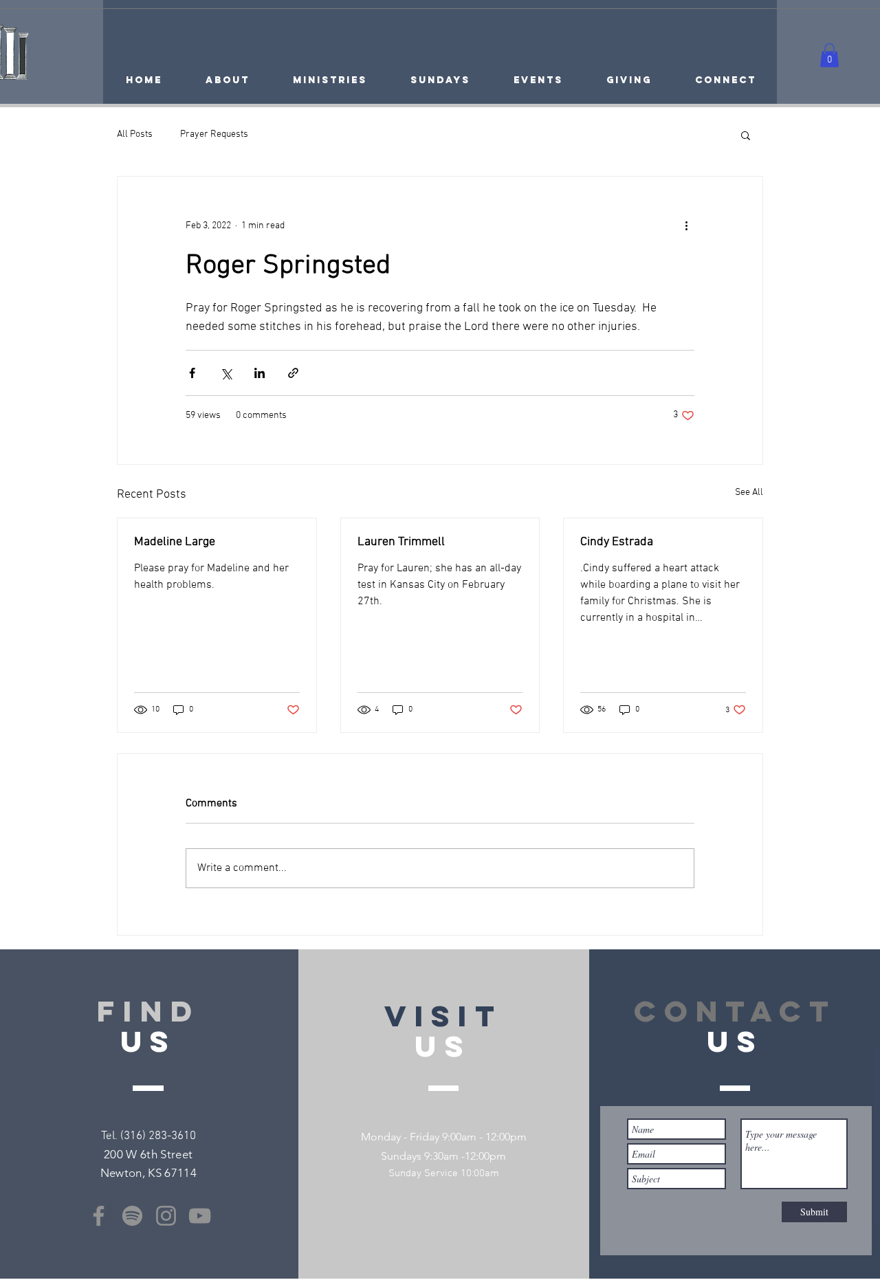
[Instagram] (166, 1215)
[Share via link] (293, 372)
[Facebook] (98, 1215)
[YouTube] (199, 1215)
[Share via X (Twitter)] (225, 372)
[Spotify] (132, 1215)
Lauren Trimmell (401, 542)
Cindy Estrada (616, 542)
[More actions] (686, 226)
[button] (829, 55)
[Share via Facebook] (192, 372)
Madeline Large (174, 542)
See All (749, 492)
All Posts (135, 134)
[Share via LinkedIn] (259, 372)
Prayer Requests (214, 134)
